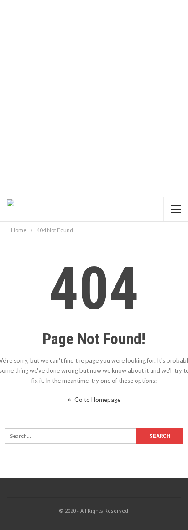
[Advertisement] (94, 98)
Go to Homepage (96, 399)
